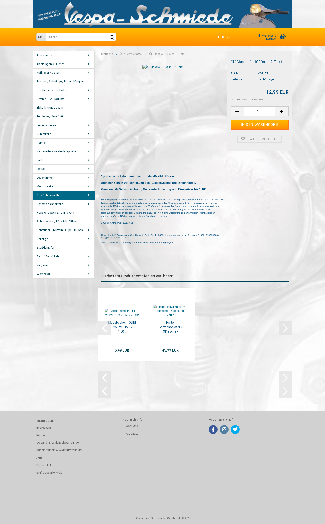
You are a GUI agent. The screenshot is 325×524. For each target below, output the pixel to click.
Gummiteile (44, 134)
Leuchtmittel (44, 177)
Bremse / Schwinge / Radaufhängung (61, 81)
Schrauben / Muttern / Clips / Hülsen (60, 230)
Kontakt (41, 435)
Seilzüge (42, 239)
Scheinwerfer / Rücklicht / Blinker (58, 221)
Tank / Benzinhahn (48, 256)
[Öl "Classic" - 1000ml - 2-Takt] (162, 66)
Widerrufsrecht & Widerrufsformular (59, 450)
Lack (40, 160)
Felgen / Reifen (46, 125)
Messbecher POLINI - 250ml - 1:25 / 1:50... (122, 327)
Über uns (224, 37)
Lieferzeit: (238, 79)
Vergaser (42, 265)
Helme (41, 142)
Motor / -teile (45, 186)
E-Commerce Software (148, 518)
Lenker (41, 168)
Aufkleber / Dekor (48, 72)
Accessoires (45, 55)
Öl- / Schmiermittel (48, 195)
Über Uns (132, 426)
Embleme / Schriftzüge (51, 116)
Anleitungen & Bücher (50, 64)
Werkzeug (43, 273)
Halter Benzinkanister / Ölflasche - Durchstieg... (170, 327)
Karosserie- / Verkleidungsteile (56, 151)
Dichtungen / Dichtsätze (52, 90)
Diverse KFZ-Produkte (50, 99)
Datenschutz (44, 465)
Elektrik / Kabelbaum (50, 107)
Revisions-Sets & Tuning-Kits (55, 212)
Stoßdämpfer (45, 247)
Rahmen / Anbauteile (50, 204)
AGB (39, 457)
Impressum (43, 427)
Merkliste (132, 434)
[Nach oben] (312, 517)
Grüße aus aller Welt (49, 472)
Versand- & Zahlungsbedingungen (58, 442)
